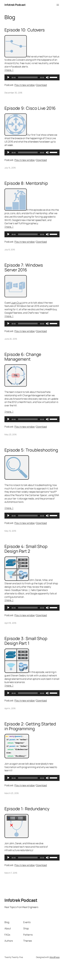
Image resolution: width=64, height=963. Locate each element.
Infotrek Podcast (14, 5)
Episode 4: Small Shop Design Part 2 (25, 549)
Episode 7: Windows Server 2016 (23, 267)
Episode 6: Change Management (22, 357)
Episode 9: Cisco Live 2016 (30, 108)
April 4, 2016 (10, 708)
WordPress (55, 957)
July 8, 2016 (9, 249)
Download (41, 85)
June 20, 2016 (10, 338)
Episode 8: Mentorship (26, 183)
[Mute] (47, 77)
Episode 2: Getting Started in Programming (30, 726)
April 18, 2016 (10, 622)
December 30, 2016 (13, 92)
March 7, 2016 (10, 872)
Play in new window (24, 85)
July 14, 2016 (10, 167)
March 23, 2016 (11, 793)
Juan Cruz (16, 302)
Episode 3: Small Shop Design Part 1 (25, 641)
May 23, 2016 (10, 434)
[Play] (8, 77)
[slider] (54, 77)
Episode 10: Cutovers (24, 30)
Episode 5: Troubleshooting (31, 450)
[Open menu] (58, 5)
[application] (32, 77)
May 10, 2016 (10, 530)
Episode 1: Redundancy (26, 808)
